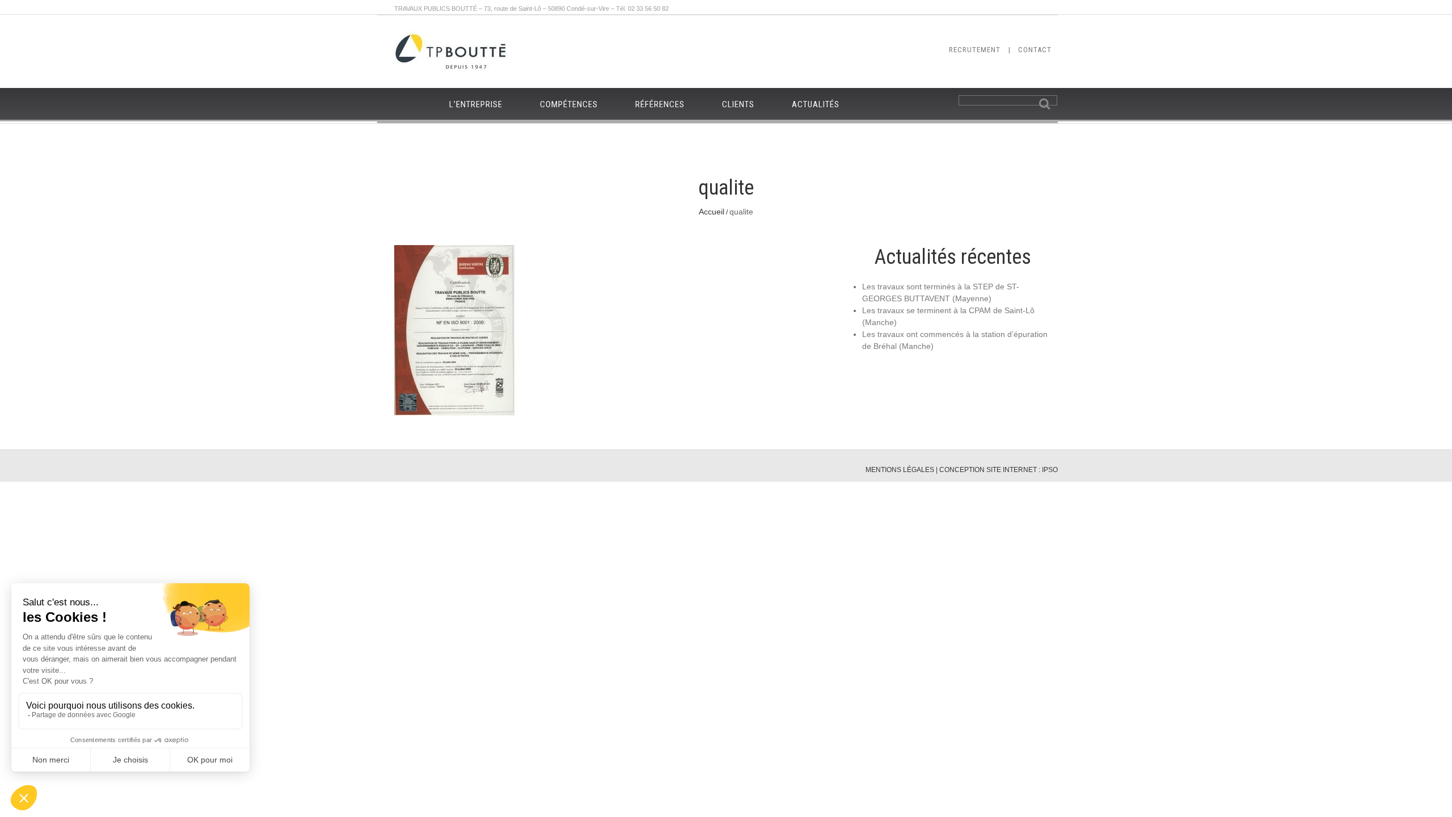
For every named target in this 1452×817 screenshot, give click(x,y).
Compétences (569, 104)
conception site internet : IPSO (998, 470)
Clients (738, 104)
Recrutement (975, 49)
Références (660, 104)
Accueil (711, 211)
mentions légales (900, 470)
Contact (1035, 49)
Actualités (815, 104)
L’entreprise (476, 104)
